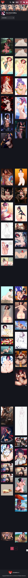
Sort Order (4, 17)
